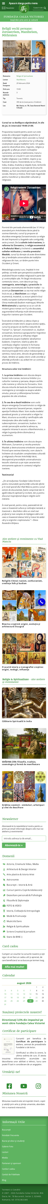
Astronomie (13, 879)
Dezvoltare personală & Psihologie (24, 895)
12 (18, 994)
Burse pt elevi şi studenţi (13, 1141)
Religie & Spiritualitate (25, 76)
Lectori (5, 1152)
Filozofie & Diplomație (18, 900)
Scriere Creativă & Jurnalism (21, 931)
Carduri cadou (8, 1168)
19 (18, 997)
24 (5, 1001)
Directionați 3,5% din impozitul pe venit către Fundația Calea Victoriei (23, 1021)
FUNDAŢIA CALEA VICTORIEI (24, 16)
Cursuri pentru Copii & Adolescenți (24, 890)
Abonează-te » (14, 845)
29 (36, 1001)
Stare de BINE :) (14, 936)
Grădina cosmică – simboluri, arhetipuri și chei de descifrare (23, 806)
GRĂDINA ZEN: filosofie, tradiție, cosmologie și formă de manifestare (21, 763)
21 (30, 997)
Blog (4, 1180)
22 (36, 997)
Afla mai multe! (14, 967)
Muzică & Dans (14, 921)
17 (5, 997)
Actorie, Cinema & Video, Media (23, 864)
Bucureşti (6, 1129)
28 (30, 1001)
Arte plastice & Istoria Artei (20, 874)
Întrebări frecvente (10, 1135)
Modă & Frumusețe (16, 916)
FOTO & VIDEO (14, 905)
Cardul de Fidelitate (11, 1174)
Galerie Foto (7, 1146)
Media (5, 1157)
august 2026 (24, 983)
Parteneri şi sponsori (11, 1163)
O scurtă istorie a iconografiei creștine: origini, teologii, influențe (22, 668)
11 (11, 994)
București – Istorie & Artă (19, 884)
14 (30, 994)
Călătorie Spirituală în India (17, 721)
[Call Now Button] (41, 602)
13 (24, 994)
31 (5, 1004)
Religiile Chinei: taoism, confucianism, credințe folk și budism (22, 582)
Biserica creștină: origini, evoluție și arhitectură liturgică (21, 625)
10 (5, 994)
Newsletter (10, 8)
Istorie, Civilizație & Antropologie (23, 910)
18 (11, 997)
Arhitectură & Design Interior (22, 869)
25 (11, 1001)
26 (18, 1001)
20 (24, 997)
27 (24, 1001)
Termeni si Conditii (11, 1189)
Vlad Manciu (21, 79)
